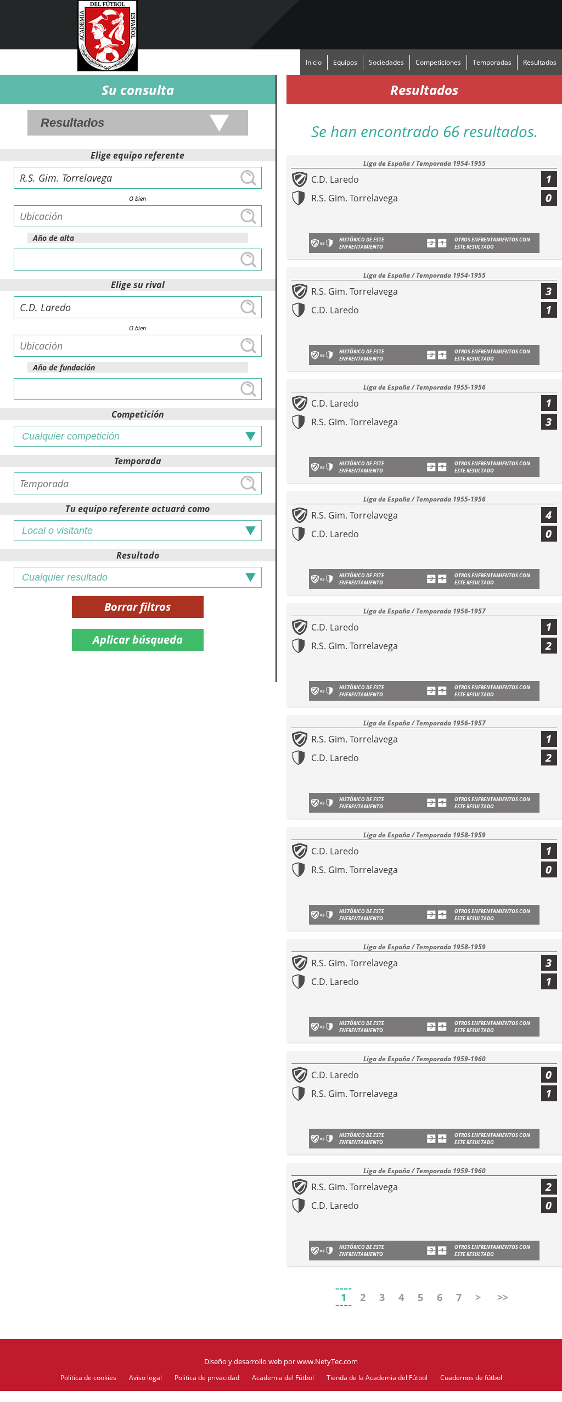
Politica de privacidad (207, 1377)
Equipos (345, 62)
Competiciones (438, 62)
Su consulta (138, 90)
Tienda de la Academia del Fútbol (377, 1377)
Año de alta (53, 238)
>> (502, 1297)
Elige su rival (138, 285)
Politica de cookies (88, 1377)
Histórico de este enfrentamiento (361, 243)
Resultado (137, 555)
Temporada (137, 461)
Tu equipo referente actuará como (137, 509)
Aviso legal (145, 1377)
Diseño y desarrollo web (243, 1361)
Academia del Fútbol (283, 1377)
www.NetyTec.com (327, 1361)
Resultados (540, 62)
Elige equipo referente (137, 155)
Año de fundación (64, 367)
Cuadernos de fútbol (471, 1377)
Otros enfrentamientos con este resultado (492, 243)
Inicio (314, 62)
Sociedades (386, 62)
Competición (137, 414)
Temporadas (492, 62)
